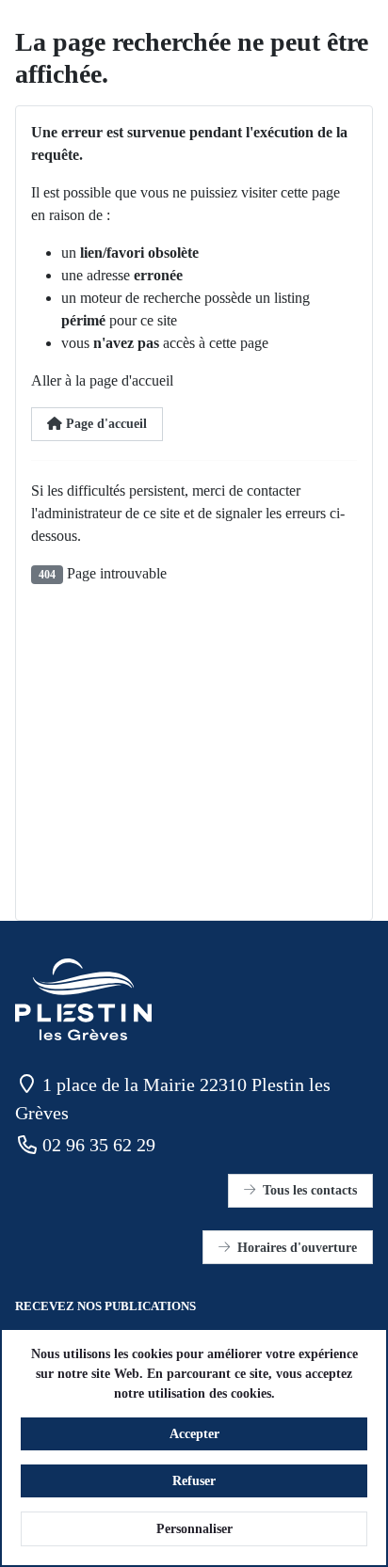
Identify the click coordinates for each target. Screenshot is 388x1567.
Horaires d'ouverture (297, 1248)
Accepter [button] (194, 1434)
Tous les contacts (310, 1190)
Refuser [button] (194, 1481)
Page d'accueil (104, 424)
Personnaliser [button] (194, 1529)
